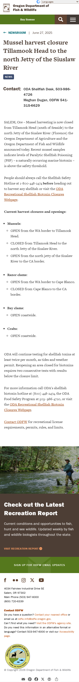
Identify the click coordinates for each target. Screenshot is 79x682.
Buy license (27, 19)
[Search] (61, 19)
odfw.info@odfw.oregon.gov (34, 619)
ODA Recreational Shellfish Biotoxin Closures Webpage (34, 194)
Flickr (15, 580)
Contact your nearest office (51, 614)
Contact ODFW (15, 421)
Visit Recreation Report (21, 548)
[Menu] (73, 19)
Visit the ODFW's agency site (53, 623)
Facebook (6, 580)
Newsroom (17, 33)
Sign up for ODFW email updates (39, 565)
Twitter (32, 580)
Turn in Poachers (17, 656)
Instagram (24, 580)
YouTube (41, 580)
